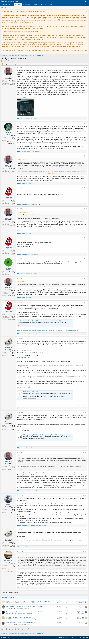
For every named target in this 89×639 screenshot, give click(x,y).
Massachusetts (11, 84)
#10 (86, 338)
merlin (8, 504)
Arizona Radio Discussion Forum (24, 613)
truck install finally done (30, 392)
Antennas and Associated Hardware (29, 602)
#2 (86, 123)
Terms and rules (69, 637)
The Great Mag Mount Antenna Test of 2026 (21, 623)
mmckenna (8, 197)
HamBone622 (80, 613)
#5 (86, 208)
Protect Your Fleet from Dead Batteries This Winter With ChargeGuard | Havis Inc (42, 321)
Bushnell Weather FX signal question (19, 617)
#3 (86, 156)
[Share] (84, 68)
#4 (86, 188)
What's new (26, 4)
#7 (86, 259)
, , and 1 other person (31, 334)
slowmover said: (22, 456)
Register (51, 4)
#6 (86, 238)
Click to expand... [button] (52, 173)
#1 (86, 67)
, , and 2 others (29, 204)
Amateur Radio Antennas (23, 608)
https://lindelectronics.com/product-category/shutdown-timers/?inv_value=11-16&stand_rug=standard (47, 330)
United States (11, 205)
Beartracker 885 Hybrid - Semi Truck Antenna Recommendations (28, 601)
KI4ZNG (8, 268)
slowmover (8, 347)
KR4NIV (8, 608)
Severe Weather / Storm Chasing (28, 619)
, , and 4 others (30, 151)
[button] (13, 4)
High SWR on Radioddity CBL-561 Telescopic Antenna (24, 606)
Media (35, 4)
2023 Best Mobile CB (23, 358)
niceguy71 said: (22, 555)
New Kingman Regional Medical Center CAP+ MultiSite (25, 612)
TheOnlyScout (9, 619)
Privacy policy (78, 637)
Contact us (61, 637)
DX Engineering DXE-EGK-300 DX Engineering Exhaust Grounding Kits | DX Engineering (49, 435)
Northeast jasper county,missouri (11, 570)
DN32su (13, 512)
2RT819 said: (21, 281)
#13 (86, 495)
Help (84, 637)
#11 (86, 412)
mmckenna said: (22, 212)
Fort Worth (12, 355)
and (25, 183)
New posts (3, 7)
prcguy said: (21, 159)
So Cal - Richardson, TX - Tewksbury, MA (9, 142)
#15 (86, 551)
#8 (86, 278)
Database (44, 4)
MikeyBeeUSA (9, 602)
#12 (86, 452)
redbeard (81, 602)
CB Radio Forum (22, 624)
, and (28, 118)
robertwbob (8, 561)
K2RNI (7, 613)
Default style (5, 637)
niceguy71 (4, 61)
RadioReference (6, 4)
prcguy (8, 132)
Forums (17, 4)
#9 (86, 302)
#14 (86, 530)
